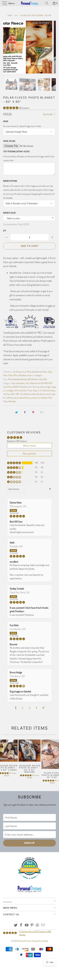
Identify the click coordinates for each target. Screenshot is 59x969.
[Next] (53, 47)
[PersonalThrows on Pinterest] (32, 925)
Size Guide (48, 114)
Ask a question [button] (29, 453)
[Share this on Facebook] (24, 412)
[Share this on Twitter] (16, 412)
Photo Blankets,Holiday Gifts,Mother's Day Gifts (27, 379)
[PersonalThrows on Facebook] (21, 925)
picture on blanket (39, 397)
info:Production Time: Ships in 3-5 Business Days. (35, 390)
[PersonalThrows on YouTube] (26, 925)
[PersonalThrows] (29, 3)
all (14, 371)
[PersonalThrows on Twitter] (15, 925)
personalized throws (22, 397)
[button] (10, 107)
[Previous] (6, 47)
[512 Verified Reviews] (30, 880)
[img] (29, 516)
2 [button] (22, 707)
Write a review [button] (29, 445)
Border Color (9, 212)
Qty (4, 230)
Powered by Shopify (40, 941)
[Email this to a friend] (41, 412)
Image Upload (9, 141)
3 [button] (29, 707)
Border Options (10, 181)
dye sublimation (18, 383)
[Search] (48, 3)
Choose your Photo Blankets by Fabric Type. (34, 371)
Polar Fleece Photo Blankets (14, 375)
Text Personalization (16, 151)
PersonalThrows (24, 941)
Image (5, 121)
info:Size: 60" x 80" (11, 394)
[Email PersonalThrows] (43, 925)
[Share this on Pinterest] (33, 412)
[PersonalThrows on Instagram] (37, 925)
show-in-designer (34, 375)
